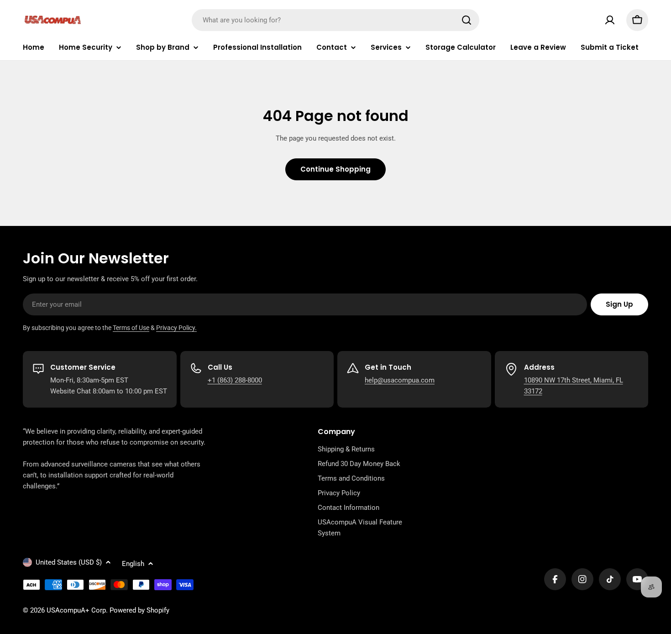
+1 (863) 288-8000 (235, 380)
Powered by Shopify (139, 610)
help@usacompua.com (400, 380)
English (133, 564)
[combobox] (335, 20)
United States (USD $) (69, 562)
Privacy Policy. (176, 327)
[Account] (609, 20)
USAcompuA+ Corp (76, 610)
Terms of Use (131, 327)
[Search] (466, 20)
